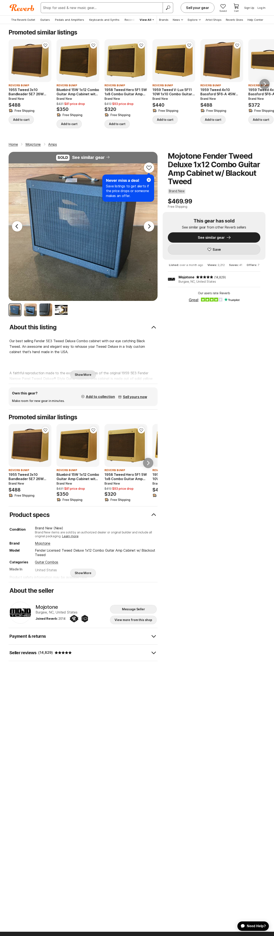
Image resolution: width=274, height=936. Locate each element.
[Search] (168, 8)
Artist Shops (214, 19)
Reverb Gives (234, 19)
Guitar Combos (46, 562)
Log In (261, 7)
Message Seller (133, 609)
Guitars (45, 19)
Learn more (70, 536)
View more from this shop (133, 620)
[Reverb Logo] (22, 7)
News (176, 19)
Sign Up (249, 7)
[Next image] (45, 60)
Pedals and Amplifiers (69, 19)
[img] (204, 277)
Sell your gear (197, 8)
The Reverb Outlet (23, 19)
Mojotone (186, 277)
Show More (83, 374)
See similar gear (88, 157)
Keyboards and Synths (104, 19)
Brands (163, 19)
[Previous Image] (17, 226)
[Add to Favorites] (45, 45)
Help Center (255, 19)
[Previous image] (14, 60)
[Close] (148, 180)
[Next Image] (149, 226)
